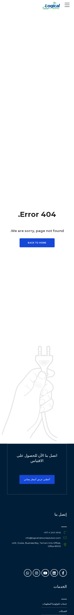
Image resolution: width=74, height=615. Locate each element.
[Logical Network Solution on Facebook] (63, 573)
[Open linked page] (51, 6)
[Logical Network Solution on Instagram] (36, 573)
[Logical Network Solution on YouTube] (45, 573)
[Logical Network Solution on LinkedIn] (54, 573)
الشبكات (63, 611)
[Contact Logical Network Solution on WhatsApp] (27, 573)
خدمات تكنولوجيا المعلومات (54, 604)
